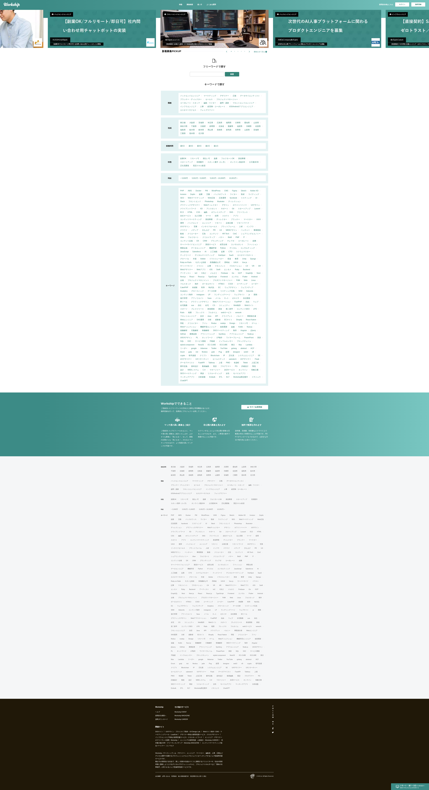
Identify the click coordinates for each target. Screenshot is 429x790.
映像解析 (205, 330)
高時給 (227, 262)
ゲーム (254, 323)
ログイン (402, 4)
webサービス (226, 312)
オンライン (243, 370)
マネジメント (220, 266)
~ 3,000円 (184, 178)
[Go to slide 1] (231, 51)
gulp (190, 352)
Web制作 (237, 305)
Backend (246, 269)
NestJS (201, 345)
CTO (230, 252)
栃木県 (192, 130)
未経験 (194, 287)
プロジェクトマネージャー (227, 99)
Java (209, 316)
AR (259, 266)
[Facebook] (272, 728)
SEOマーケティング (188, 373)
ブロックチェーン (244, 341)
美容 (259, 338)
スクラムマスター (243, 252)
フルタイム (212, 312)
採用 (216, 216)
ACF (252, 348)
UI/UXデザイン (186, 338)
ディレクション (234, 201)
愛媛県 (230, 126)
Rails (182, 312)
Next (258, 273)
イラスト (200, 266)
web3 (246, 352)
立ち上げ (205, 230)
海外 (196, 284)
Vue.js (244, 262)
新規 (220, 309)
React (191, 277)
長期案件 (200, 162)
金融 (233, 327)
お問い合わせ (166, 776)
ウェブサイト (239, 295)
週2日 (207, 146)
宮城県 (256, 130)
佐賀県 (258, 126)
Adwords (249, 291)
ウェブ (255, 302)
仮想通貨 (223, 327)
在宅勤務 (183, 305)
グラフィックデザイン (200, 302)
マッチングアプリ (187, 377)
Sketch (243, 191)
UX (220, 230)
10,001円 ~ (233, 178)
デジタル (233, 248)
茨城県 (201, 123)
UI (256, 198)
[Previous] (227, 51)
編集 (205, 212)
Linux (253, 280)
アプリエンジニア (236, 334)
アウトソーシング (208, 334)
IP (224, 355)
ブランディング (217, 241)
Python (223, 248)
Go (233, 273)
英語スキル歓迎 (199, 166)
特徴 (180, 4)
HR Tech (225, 234)
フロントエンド (194, 201)
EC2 (182, 212)
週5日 (182, 146)
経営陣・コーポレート (216, 106)
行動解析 (194, 330)
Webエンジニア (186, 320)
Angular (244, 330)
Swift (218, 269)
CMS (226, 191)
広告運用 (222, 198)
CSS (198, 212)
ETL (220, 377)
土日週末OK (254, 162)
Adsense (203, 348)
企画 (182, 280)
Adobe (203, 259)
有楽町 (236, 363)
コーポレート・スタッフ (190, 103)
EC (219, 287)
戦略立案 (255, 370)
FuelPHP (238, 302)
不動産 (212, 341)
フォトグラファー (207, 110)
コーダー (254, 284)
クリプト (203, 355)
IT (244, 237)
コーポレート (243, 241)
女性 (227, 373)
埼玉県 (210, 123)
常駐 (182, 323)
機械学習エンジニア (208, 327)
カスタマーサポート (245, 255)
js (249, 295)
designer (236, 352)
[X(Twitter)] (273, 732)
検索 (232, 74)
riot (197, 352)
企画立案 (229, 223)
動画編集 (205, 366)
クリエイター (193, 323)
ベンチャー (245, 230)
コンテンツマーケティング (191, 219)
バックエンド (193, 223)
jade (213, 352)
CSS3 (230, 284)
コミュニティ (224, 305)
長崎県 (219, 130)
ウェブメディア (247, 287)
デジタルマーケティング (204, 255)
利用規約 (174, 776)
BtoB (230, 237)
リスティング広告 (227, 291)
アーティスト (185, 273)
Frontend (224, 277)
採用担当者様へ (160, 715)
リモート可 (194, 158)
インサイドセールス (209, 226)
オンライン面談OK (237, 162)
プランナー (235, 219)
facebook (233, 198)
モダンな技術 (200, 262)
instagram (200, 295)
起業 (223, 252)
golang (234, 348)
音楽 (229, 259)
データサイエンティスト (250, 96)
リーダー (183, 348)
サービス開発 (200, 341)
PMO (228, 363)
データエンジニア (198, 248)
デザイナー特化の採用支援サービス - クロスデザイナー (199, 734)
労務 (208, 194)
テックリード (185, 255)
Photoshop (209, 201)
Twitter (214, 348)
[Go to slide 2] (234, 51)
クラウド (183, 230)
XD (201, 209)
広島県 (219, 123)
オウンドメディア (218, 212)
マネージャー (215, 370)
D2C (189, 341)
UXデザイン (185, 226)
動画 (182, 234)
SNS (231, 212)
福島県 (183, 130)
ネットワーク (207, 338)
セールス (209, 99)
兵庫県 (238, 123)
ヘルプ (157, 712)
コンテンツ (213, 234)
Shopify (239, 320)
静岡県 (212, 126)
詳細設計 (244, 366)
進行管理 (183, 298)
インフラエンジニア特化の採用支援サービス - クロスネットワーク (178, 737)
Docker (198, 191)
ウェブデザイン (231, 287)
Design (232, 323)
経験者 (218, 320)
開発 (255, 295)
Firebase (224, 273)
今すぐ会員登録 (256, 407)
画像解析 (183, 330)
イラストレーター (216, 259)
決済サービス (229, 370)
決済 (202, 316)
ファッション (252, 244)
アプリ (236, 216)
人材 (241, 226)
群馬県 (228, 130)
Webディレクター (211, 205)
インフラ (250, 226)
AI (205, 252)
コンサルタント (237, 244)
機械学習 (212, 248)
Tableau (211, 363)
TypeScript (212, 277)
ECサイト (228, 320)
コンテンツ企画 (186, 241)
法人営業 (198, 216)
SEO (182, 198)
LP (209, 295)
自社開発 (246, 298)
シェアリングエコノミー (251, 234)
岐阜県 (201, 130)
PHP (182, 191)
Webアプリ (201, 269)
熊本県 (192, 133)
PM (206, 191)
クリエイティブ (208, 237)
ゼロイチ (235, 298)
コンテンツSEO (243, 309)
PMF (237, 237)
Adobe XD (254, 191)
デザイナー (224, 96)
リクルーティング (215, 373)
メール (218, 298)
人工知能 (213, 252)
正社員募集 (184, 166)
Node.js (250, 334)
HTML (190, 212)
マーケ (208, 216)
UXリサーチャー (202, 359)
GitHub (183, 334)
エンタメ (227, 269)
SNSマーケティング (221, 330)
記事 (209, 266)
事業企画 (183, 248)
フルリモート (193, 237)
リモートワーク (243, 223)
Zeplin (192, 194)
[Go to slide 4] (241, 51)
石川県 (201, 133)
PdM (238, 280)
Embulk (212, 377)
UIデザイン (255, 205)
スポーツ (183, 309)
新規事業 (241, 158)
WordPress (216, 191)
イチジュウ (256, 377)
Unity (244, 259)
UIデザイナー (245, 359)
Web (245, 280)
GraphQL (249, 273)
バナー (221, 237)
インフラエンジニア (188, 106)
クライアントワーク (188, 209)
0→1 (226, 298)
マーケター (248, 219)
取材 (243, 194)
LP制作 (219, 338)
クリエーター (193, 234)
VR (253, 266)
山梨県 (247, 130)
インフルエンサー (226, 341)
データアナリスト (187, 363)
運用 (182, 223)
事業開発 (257, 230)
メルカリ (213, 273)
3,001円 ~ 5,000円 (199, 178)
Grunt (182, 352)
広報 (234, 96)
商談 (202, 373)
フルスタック (185, 284)
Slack (182, 201)
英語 (215, 366)
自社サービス (185, 216)
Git (233, 209)
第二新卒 (229, 309)
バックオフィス (220, 194)
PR (214, 230)
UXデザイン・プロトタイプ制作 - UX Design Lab (183, 731)
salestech (233, 359)
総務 (254, 241)
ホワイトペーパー (240, 205)
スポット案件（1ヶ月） (216, 162)
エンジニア (206, 223)
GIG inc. (260, 776)
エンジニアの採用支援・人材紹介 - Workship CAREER (199, 740)
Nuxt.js (249, 327)
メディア (194, 230)
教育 (236, 259)
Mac (240, 345)
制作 (235, 330)
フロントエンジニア (188, 316)
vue (192, 305)
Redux (214, 323)
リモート (218, 223)
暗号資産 (192, 355)
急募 (215, 158)
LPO (255, 309)
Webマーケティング (196, 198)
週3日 (199, 146)
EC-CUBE (212, 345)
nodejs (223, 323)
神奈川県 (183, 126)
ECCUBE (223, 345)
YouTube (223, 348)
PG (236, 366)
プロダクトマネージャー (222, 280)
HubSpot (221, 255)
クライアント (227, 316)
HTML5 (221, 284)
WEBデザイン (231, 230)
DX (198, 241)
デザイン (225, 205)
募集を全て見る (259, 52)
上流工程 (255, 363)
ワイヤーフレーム (233, 338)
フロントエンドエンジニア (243, 103)
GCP (240, 273)
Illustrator (220, 201)
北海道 (221, 126)
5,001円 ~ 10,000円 (217, 178)
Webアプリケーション (222, 302)
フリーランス (242, 212)
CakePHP (184, 287)
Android (254, 277)
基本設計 (194, 366)
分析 (209, 320)
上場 (220, 363)
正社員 (231, 355)
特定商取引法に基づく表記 (198, 776)
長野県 (238, 130)
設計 (182, 370)
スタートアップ (186, 162)
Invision (183, 194)
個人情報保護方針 (183, 776)
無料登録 (418, 4)
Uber (182, 237)
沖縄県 (248, 126)
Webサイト (249, 305)
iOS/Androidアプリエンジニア (241, 106)
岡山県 (210, 130)
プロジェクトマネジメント (198, 280)
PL (197, 338)
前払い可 (206, 158)
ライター (233, 194)
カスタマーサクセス (188, 110)
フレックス (200, 312)
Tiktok (245, 363)
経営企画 (223, 244)
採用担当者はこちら (386, 4)
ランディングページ (222, 295)
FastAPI (201, 363)
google (194, 348)
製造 (254, 366)
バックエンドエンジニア (190, 96)
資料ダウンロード (161, 719)
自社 (199, 305)
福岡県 (228, 123)
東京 (233, 345)
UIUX (258, 219)
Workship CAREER (181, 719)
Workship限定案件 (240, 377)
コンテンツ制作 (186, 295)
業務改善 (193, 334)
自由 (247, 302)
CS (214, 305)
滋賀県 (239, 126)
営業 (195, 226)
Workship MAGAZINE (182, 715)
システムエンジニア (246, 355)
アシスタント (211, 209)
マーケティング (210, 96)
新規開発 (211, 309)
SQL (182, 341)
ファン (204, 323)
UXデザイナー (186, 359)
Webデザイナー (186, 269)
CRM (205, 241)
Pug (220, 352)
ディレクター (221, 219)
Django (253, 259)
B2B (203, 287)
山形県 (256, 123)
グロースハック (197, 291)
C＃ (204, 370)
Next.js (183, 277)
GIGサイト (159, 731)
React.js (201, 277)
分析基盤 (201, 377)
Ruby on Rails (185, 262)
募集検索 (190, 4)
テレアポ (230, 241)
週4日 (191, 146)
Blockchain (215, 355)
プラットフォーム (228, 226)
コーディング (242, 284)
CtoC (235, 234)
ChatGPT (184, 381)
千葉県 (194, 126)
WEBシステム (193, 370)
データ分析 (212, 291)
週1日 (216, 146)
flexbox (205, 352)
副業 (201, 194)
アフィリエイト (197, 298)
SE (259, 355)
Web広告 (211, 198)
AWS (190, 191)
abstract (244, 348)
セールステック (219, 359)
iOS (210, 269)
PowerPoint (248, 338)
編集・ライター (210, 103)
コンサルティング (248, 248)
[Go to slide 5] (244, 51)
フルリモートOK (227, 158)
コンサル (235, 277)
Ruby (237, 269)
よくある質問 (211, 4)
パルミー (239, 316)
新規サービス (210, 244)
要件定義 (183, 366)
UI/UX (235, 262)
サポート (224, 209)
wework (238, 312)
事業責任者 (251, 316)
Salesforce (196, 252)
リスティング (246, 198)
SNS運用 (200, 320)
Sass (209, 298)
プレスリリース (197, 309)
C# (247, 266)
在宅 (207, 305)
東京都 (183, 123)
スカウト (225, 216)
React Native (251, 320)
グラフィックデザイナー (190, 205)
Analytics (183, 291)
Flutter (244, 277)
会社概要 (158, 776)
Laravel (257, 209)
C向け (203, 273)
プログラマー (225, 366)
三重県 (183, 133)
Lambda (249, 345)
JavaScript (184, 252)
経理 (227, 352)
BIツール (183, 302)
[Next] (249, 51)
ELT (227, 377)
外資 (195, 259)
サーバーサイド (186, 266)
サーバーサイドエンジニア (191, 244)
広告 (204, 234)
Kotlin (240, 327)
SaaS (231, 255)
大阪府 (192, 123)
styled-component (187, 345)
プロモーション (235, 266)
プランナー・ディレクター (191, 99)
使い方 (199, 4)
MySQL (211, 287)
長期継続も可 (215, 262)
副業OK (183, 158)
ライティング (253, 194)
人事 (202, 106)
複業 (190, 312)
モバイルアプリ (239, 373)
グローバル (184, 259)
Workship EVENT (181, 712)
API (216, 316)
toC (196, 273)
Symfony (222, 334)
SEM (240, 291)
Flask (257, 359)
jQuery (253, 330)
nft (253, 352)
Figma (234, 191)
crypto (182, 355)
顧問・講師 (224, 103)
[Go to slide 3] (237, 51)
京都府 (203, 126)
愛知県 (247, 123)
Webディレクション (188, 327)
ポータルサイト (208, 284)
